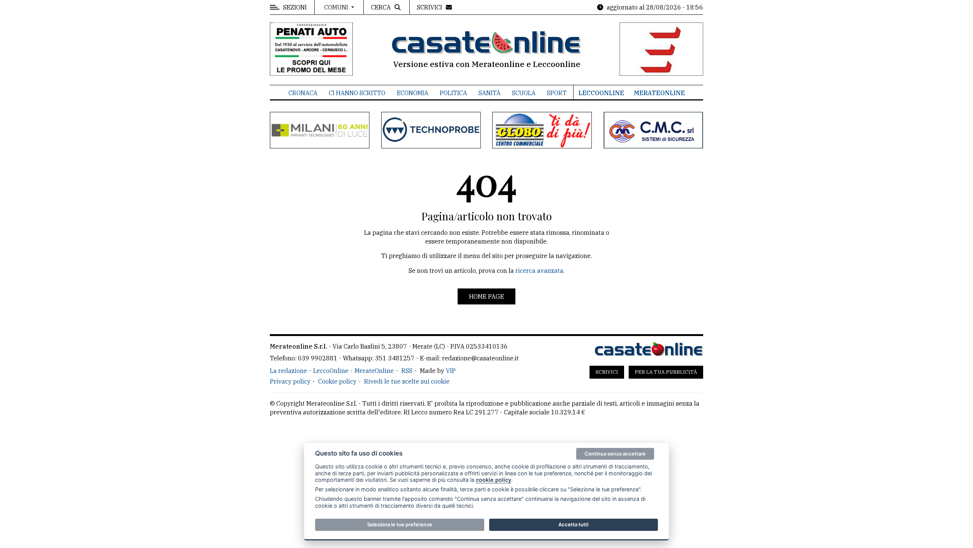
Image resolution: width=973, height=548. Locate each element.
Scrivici (607, 372)
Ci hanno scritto (357, 93)
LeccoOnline (601, 93)
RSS (406, 370)
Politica (453, 93)
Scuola (524, 93)
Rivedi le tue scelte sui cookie (407, 381)
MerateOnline (659, 93)
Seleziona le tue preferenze (399, 524)
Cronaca (302, 93)
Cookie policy (337, 381)
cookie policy (493, 479)
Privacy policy (290, 381)
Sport (557, 93)
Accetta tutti (573, 524)
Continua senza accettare (615, 454)
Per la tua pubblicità (666, 372)
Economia (412, 93)
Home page (486, 296)
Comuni (337, 7)
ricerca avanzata (539, 270)
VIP (451, 370)
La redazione (288, 370)
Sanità (490, 93)
